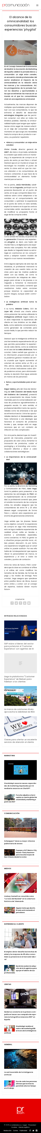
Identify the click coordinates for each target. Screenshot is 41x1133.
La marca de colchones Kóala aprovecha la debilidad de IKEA (19, 710)
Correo (15, 1130)
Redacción (7, 1130)
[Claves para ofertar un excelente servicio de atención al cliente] (20, 726)
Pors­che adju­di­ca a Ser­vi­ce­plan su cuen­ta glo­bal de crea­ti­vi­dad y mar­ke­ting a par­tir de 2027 (20, 798)
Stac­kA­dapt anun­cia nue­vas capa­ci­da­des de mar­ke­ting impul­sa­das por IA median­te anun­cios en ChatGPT (20, 785)
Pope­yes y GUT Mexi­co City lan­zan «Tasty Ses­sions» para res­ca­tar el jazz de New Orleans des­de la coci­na (20, 853)
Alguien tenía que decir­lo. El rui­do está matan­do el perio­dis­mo (26, 910)
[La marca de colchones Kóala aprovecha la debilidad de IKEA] (20, 696)
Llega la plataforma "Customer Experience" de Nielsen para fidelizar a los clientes (19, 679)
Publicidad (23, 1130)
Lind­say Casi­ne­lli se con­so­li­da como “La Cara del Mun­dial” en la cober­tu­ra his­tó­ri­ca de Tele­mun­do (19, 898)
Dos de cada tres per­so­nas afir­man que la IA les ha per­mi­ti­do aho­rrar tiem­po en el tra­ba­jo (20, 1084)
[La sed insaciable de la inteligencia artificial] (20, 1059)
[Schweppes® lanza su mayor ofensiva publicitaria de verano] (20, 828)
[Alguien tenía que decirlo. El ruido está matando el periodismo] (9, 910)
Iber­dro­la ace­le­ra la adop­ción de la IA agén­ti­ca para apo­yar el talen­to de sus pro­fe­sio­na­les (20, 969)
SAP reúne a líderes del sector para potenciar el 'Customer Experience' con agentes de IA (19, 646)
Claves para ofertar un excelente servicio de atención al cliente (20, 740)
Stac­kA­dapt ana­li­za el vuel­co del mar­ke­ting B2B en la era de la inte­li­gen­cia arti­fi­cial (20, 1029)
